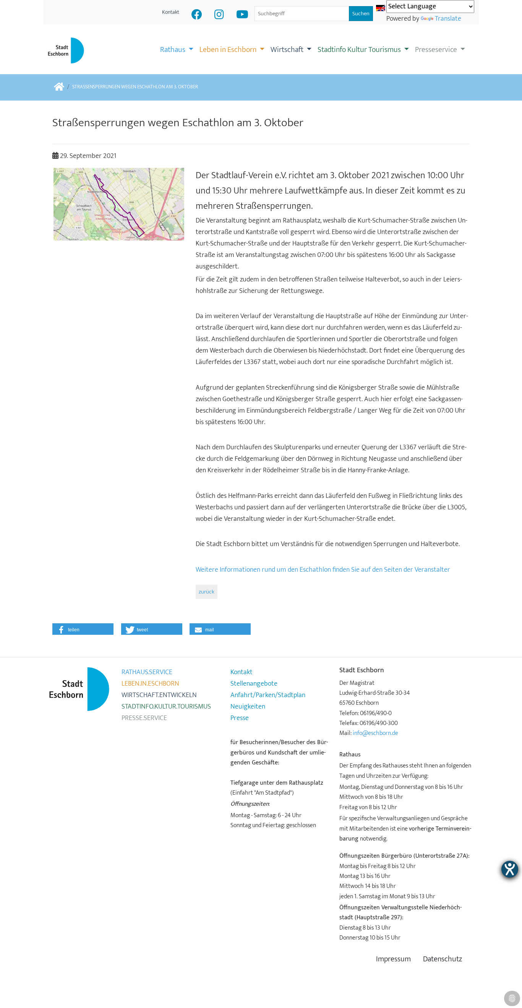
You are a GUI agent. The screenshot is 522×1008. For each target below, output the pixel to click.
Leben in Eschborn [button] (228, 49)
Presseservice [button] (437, 49)
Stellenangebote (253, 683)
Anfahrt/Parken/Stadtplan (267, 695)
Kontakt (170, 12)
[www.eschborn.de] (59, 87)
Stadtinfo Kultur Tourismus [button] (360, 49)
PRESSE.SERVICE (144, 718)
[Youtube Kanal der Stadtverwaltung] (242, 15)
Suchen (361, 13)
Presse (239, 718)
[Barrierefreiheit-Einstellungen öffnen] (509, 869)
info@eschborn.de (375, 733)
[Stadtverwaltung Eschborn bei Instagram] (219, 15)
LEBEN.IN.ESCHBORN (150, 683)
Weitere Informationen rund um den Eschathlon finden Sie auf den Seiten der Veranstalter (323, 570)
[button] (82, 629)
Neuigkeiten (247, 706)
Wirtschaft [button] (288, 49)
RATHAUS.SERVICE (147, 672)
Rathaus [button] (173, 49)
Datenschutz (442, 959)
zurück (206, 592)
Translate (448, 18)
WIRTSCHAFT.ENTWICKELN (159, 695)
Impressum (393, 959)
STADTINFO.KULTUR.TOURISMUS (166, 706)
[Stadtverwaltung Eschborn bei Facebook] (196, 15)
